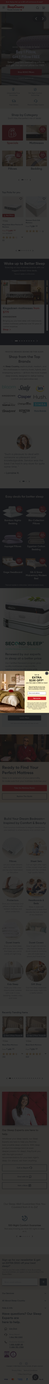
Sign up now (36, 698)
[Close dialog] (46, 673)
